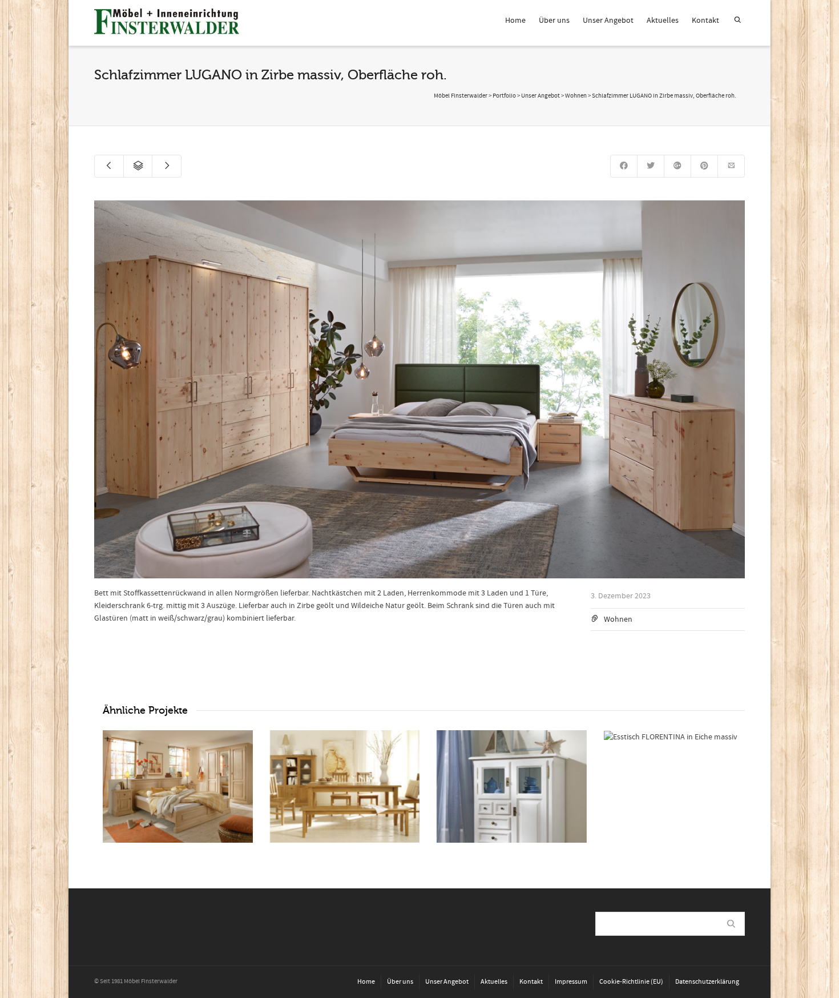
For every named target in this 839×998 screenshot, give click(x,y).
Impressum (571, 981)
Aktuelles (663, 20)
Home (515, 20)
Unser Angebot (608, 20)
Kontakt (705, 20)
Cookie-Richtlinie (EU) (631, 981)
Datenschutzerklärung (707, 981)
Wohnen (618, 619)
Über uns (554, 20)
